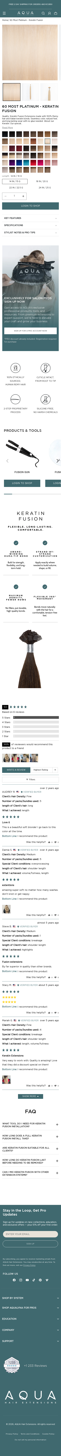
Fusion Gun (22, 472)
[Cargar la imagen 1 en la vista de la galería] (11, 92)
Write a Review (16, 770)
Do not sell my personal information (30, 1440)
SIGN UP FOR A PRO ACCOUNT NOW (30, 331)
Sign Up (30, 1244)
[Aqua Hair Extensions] (25, 13)
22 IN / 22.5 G (16, 188)
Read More (7, 128)
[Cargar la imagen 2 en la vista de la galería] (30, 92)
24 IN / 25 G (45, 188)
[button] (4, 13)
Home (5, 20)
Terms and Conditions (30, 1434)
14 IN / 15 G (14, 182)
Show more (29, 1096)
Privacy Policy (29, 1265)
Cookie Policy (48, 1434)
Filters (32, 780)
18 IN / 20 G (42, 182)
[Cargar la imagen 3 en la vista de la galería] (49, 92)
